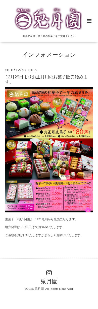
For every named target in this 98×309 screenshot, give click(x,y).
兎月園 (49, 282)
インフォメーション (49, 55)
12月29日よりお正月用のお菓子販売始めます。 (46, 79)
